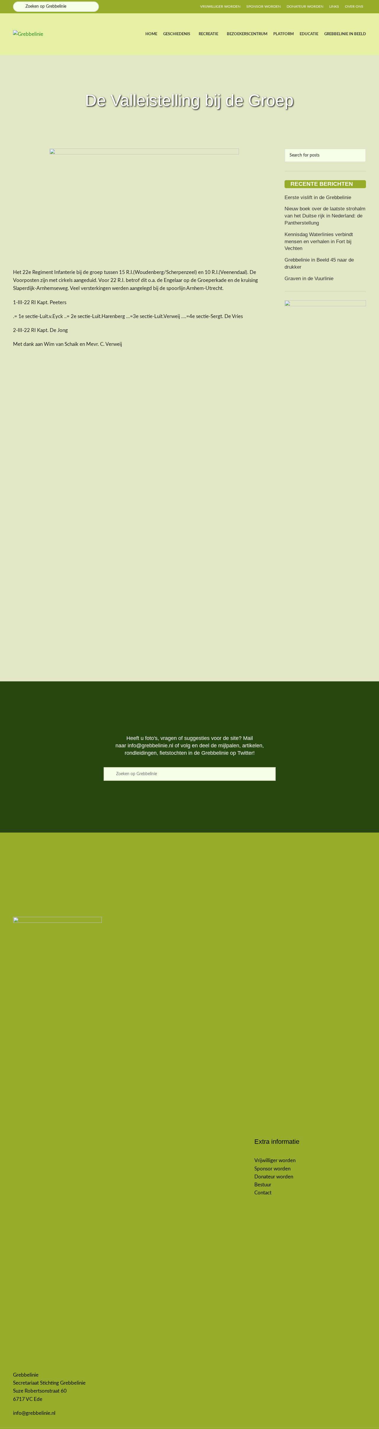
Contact (263, 1192)
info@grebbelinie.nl (150, 746)
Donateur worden (273, 1176)
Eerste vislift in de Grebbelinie (318, 197)
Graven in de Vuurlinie (309, 278)
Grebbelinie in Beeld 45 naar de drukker (319, 263)
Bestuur (262, 1184)
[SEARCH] (359, 155)
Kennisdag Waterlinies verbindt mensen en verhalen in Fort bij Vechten (319, 241)
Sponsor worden (272, 1168)
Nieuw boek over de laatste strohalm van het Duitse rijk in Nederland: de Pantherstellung (325, 216)
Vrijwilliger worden (275, 1160)
